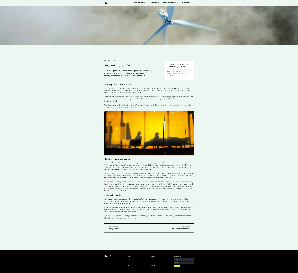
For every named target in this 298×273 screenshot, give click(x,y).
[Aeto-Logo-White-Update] (114, 256)
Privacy (153, 263)
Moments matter (132, 266)
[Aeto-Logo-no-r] (107, 3)
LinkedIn (153, 266)
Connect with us (155, 260)
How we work (131, 260)
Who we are (131, 263)
